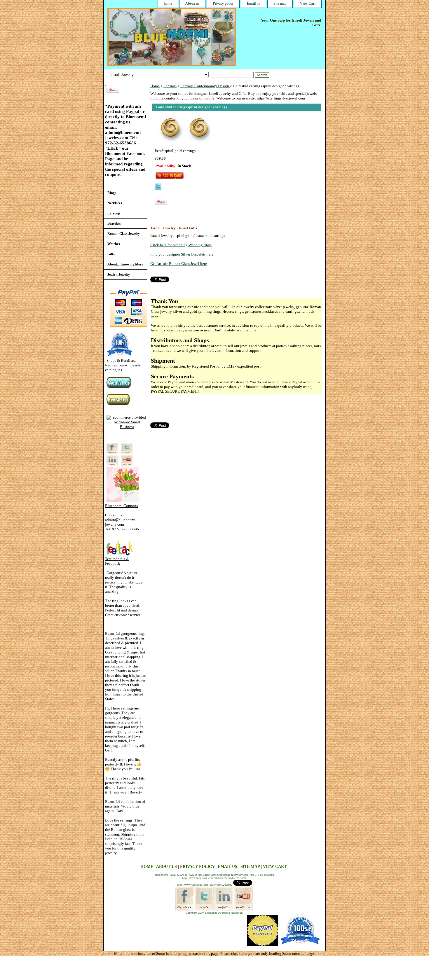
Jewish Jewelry (118, 274)
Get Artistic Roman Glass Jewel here (178, 263)
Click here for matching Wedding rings (181, 245)
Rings (111, 193)
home (168, 3)
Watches (113, 244)
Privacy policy (223, 3)
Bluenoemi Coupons (121, 506)
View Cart (307, 3)
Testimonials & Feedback (117, 561)
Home (155, 86)
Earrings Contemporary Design (205, 86)
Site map (280, 3)
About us (192, 3)
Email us (253, 3)
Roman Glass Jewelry (123, 234)
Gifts (111, 254)
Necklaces (114, 203)
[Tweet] (158, 188)
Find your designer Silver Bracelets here (181, 254)
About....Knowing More (125, 264)
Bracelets (114, 223)
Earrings (170, 86)
